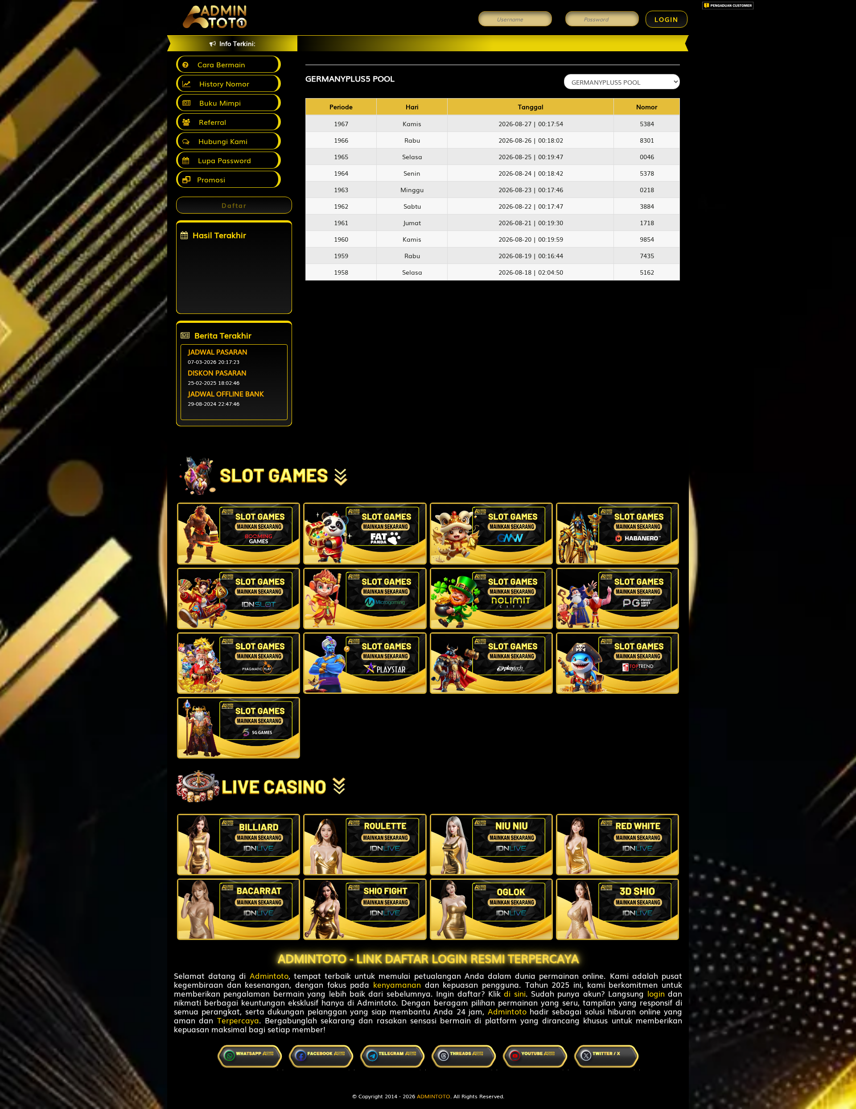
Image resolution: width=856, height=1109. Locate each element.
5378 (647, 173)
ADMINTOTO (433, 1096)
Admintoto (269, 975)
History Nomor (222, 83)
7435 (647, 255)
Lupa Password (222, 160)
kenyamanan (397, 984)
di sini (514, 993)
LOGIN (666, 19)
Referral (210, 121)
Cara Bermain (219, 64)
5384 (647, 123)
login (656, 993)
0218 (647, 189)
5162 (647, 272)
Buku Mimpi (218, 102)
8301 (647, 140)
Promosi (210, 179)
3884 (647, 206)
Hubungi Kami (220, 141)
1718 (647, 222)
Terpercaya (238, 1020)
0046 (647, 156)
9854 (647, 239)
